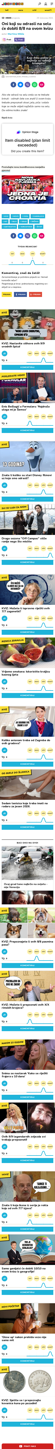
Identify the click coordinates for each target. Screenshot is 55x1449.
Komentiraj (27, 367)
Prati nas (30, 1446)
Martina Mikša (16, 34)
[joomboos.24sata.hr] (12, 4)
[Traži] (39, 4)
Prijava (6, 294)
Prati (9, 39)
